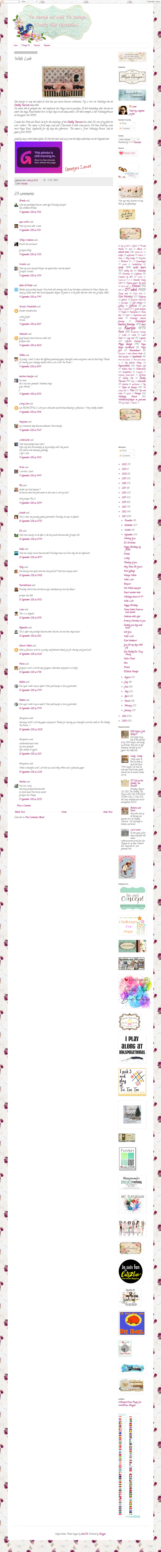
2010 (124, 716)
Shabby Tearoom (21, 105)
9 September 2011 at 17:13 (30, 230)
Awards (140, 255)
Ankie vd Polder (26, 285)
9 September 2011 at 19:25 (30, 430)
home (15, 45)
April (126, 696)
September (128, 535)
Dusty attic (123, 293)
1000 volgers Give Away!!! (137, 733)
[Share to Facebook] (55, 180)
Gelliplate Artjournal (138, 300)
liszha (21, 549)
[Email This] (49, 180)
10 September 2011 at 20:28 (30, 729)
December (128, 520)
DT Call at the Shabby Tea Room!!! (136, 783)
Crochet (139, 277)
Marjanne (23, 422)
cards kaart (139, 268)
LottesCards (24, 440)
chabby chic (128, 271)
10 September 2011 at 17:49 (30, 690)
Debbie (22, 355)
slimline (125, 384)
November (128, 525)
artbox (120, 255)
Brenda (22, 201)
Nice (125, 663)
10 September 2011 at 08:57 (30, 557)
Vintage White (130, 575)
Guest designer (140, 309)
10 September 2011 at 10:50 (30, 618)
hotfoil (127, 315)
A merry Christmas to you (134, 621)
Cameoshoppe (141, 261)
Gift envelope (137, 303)
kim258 (84, 1534)
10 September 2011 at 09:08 (30, 575)
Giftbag (121, 306)
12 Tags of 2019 (123, 246)
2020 (124, 474)
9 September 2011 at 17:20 (30, 254)
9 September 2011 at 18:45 (30, 366)
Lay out (130, 338)
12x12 (134, 246)
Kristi (22, 467)
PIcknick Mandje (131, 671)
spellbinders (136, 384)
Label (124, 335)
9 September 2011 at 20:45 (30, 503)
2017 (124, 488)
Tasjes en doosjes (129, 387)
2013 (124, 507)
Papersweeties (124, 366)
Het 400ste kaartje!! (132, 588)
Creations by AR (125, 277)
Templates (47, 45)
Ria (20, 485)
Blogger (102, 1534)
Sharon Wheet (25, 646)
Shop (132, 381)
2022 (124, 464)
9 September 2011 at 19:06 (30, 412)
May (126, 691)
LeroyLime (24, 404)
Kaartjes (24, 183)
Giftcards (133, 306)
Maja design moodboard (132, 346)
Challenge (142, 271)
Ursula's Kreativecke (27, 307)
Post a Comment (24, 806)
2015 (124, 497)
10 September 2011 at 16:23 (30, 654)
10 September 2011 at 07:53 (30, 521)
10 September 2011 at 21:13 (30, 754)
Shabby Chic (128, 378)
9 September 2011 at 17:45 (30, 297)
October (127, 530)
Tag (144, 384)
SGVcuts (142, 375)
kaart (143, 324)
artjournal (130, 255)
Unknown (23, 334)
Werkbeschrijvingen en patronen (132, 400)
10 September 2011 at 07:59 (30, 539)
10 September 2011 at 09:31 (30, 600)
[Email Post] (44, 180)
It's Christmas (129, 543)
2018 (124, 483)
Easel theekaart (130, 640)
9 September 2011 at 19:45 (30, 476)
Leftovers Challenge (133, 341)
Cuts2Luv (121, 280)
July (126, 682)
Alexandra (23, 627)
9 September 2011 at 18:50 (30, 394)
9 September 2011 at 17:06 (30, 212)
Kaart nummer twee (132, 592)
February (128, 706)
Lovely (127, 558)
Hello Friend (129, 659)
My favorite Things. (133, 363)
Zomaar (134, 403)
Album (139, 249)
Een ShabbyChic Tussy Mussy (133, 653)
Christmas (126, 274)
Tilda (132, 390)
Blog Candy (130, 258)
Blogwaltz (142, 258)
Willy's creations (26, 240)
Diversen (136, 286)
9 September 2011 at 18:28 (30, 345)
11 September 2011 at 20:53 (30, 799)
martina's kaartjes (26, 376)
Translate (137, 142)
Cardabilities (137, 264)
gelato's (124, 300)
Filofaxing (142, 296)
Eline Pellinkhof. (125, 297)
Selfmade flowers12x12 (126, 375)
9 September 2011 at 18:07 (30, 324)
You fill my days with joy (133, 646)
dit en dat (124, 286)
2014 (124, 502)
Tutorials (37, 45)
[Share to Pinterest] (57, 180)
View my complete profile (136, 112)
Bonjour (127, 584)
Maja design (125, 344)
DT (119, 290)
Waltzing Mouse (127, 396)
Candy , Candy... (136, 756)
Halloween (134, 312)
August (127, 677)
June (126, 687)
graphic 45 (128, 309)
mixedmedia (137, 356)
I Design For (25, 45)
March (127, 701)
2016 (124, 493)
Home (63, 812)
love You (127, 632)
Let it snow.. (135, 830)
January (128, 710)
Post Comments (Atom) (34, 817)
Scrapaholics (127, 372)
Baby (120, 258)
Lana (21, 609)
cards (120, 268)
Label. (133, 335)
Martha (22, 782)
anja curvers (24, 222)
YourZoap (125, 403)
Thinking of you (130, 562)
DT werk (131, 290)
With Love (128, 579)
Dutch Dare (137, 294)
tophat (128, 393)
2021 (124, 469)
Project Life (141, 366)
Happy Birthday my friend (132, 548)
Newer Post (20, 812)
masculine (121, 353)
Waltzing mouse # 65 (133, 597)
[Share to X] (53, 180)
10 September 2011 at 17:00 (30, 672)
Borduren (124, 261)
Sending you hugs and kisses (133, 627)
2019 (124, 478)
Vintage (137, 393)
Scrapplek (139, 372)
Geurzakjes (124, 303)
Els (20, 531)
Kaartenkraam (25, 585)
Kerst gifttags (129, 571)
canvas (124, 264)
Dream (127, 667)
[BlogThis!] (51, 180)
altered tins (139, 252)
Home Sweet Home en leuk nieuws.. (133, 611)
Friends (127, 554)
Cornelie (22, 264)
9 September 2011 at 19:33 (30, 457)
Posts (124, 123)
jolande (22, 513)
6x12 (130, 249)
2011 (124, 516)
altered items (123, 252)
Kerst (121, 332)
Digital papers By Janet (136, 283)
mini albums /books (135, 353)
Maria (22, 664)
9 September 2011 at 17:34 (30, 276)
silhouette (142, 381)
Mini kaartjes (123, 356)
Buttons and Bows (135, 809)
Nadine (22, 682)
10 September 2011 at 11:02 (30, 636)
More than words (124, 360)
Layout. (142, 338)
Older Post (107, 812)
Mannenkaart (134, 350)
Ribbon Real (127, 369)
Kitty (21, 567)
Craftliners (138, 274)
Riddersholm (141, 369)
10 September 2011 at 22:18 (30, 772)
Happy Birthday (131, 605)
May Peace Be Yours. (133, 567)
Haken (123, 312)
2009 (124, 721)
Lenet (134, 106)
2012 (124, 512)
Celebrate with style (132, 616)
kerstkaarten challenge (138, 332)
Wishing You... (130, 538)
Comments (125, 128)
